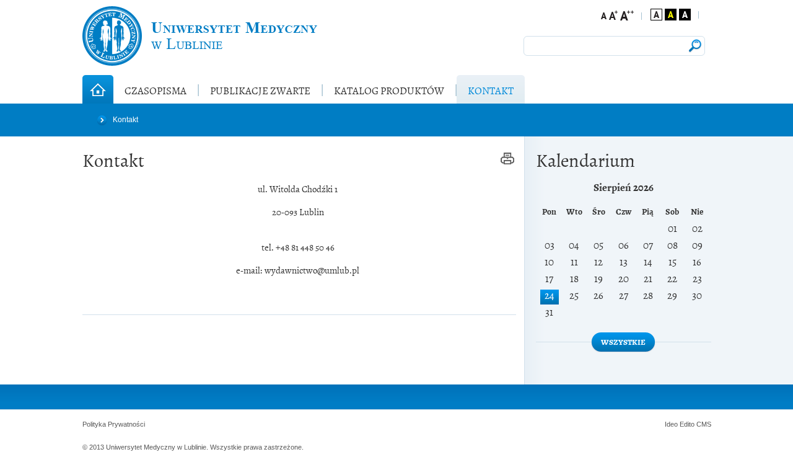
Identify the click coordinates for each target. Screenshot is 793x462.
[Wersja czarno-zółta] (671, 14)
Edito (687, 424)
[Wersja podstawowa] (656, 14)
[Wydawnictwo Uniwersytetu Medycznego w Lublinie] (199, 36)
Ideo (672, 424)
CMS (703, 424)
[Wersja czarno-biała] (685, 14)
